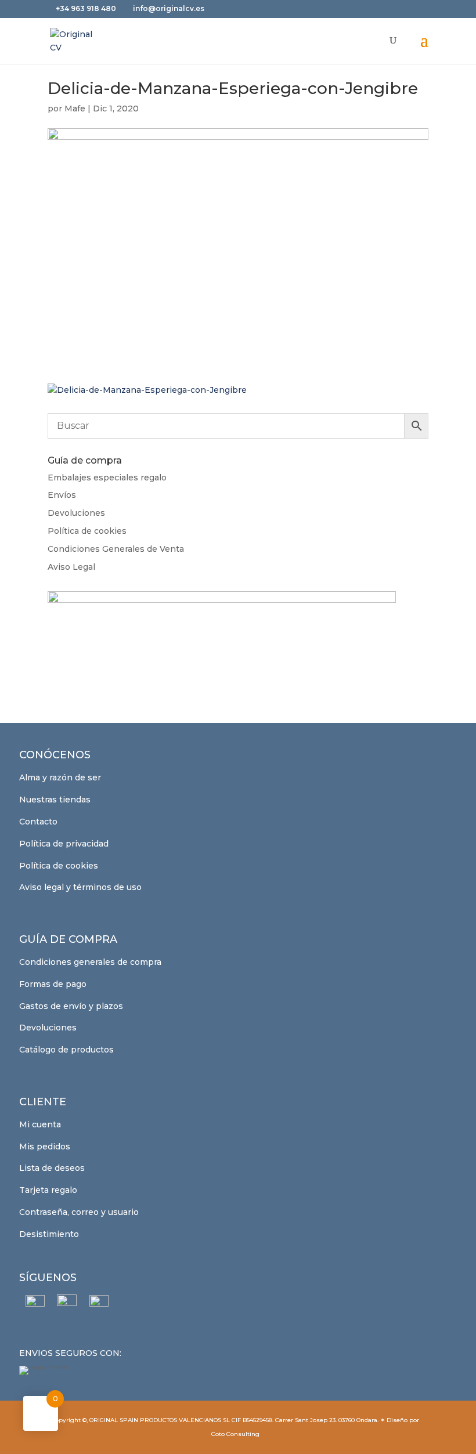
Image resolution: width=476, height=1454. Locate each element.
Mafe (74, 108)
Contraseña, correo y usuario (79, 1212)
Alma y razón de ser (60, 777)
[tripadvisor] (99, 1304)
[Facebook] (35, 1304)
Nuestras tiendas (55, 799)
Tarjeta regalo (48, 1190)
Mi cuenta (40, 1124)
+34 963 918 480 (87, 8)
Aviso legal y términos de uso (80, 887)
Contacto (38, 821)
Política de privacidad (64, 843)
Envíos (62, 495)
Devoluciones (76, 513)
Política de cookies (87, 531)
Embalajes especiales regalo (107, 477)
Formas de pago (52, 984)
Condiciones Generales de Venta (116, 549)
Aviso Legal (71, 567)
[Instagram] (67, 1304)
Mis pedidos (44, 1146)
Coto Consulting (235, 1434)
